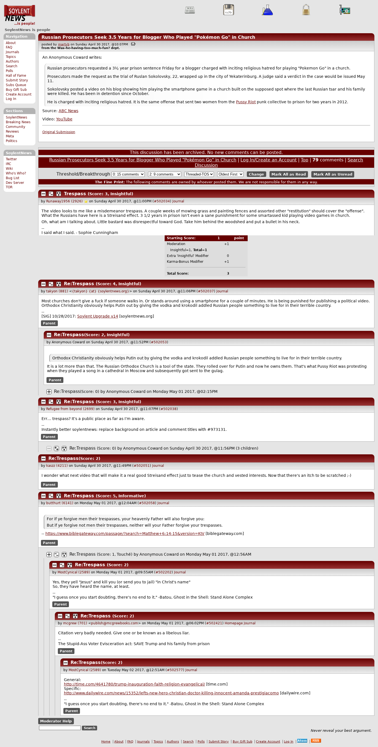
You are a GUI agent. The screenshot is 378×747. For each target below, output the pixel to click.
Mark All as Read (288, 174)
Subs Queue (16, 85)
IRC (8, 164)
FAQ (9, 47)
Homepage (234, 623)
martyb (63, 44)
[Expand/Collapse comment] (43, 193)
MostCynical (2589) (74, 572)
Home (105, 741)
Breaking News (18, 122)
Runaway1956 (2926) (64, 201)
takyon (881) (57, 291)
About (11, 43)
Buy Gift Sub (16, 90)
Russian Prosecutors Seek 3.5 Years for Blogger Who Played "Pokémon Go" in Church (148, 37)
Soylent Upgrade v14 (97, 316)
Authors (12, 61)
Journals (12, 52)
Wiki (9, 169)
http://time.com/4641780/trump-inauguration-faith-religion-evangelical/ (134, 684)
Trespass (75, 193)
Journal (178, 201)
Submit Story (17, 80)
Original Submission (58, 132)
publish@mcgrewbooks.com (114, 623)
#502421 (214, 623)
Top (304, 160)
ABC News (68, 111)
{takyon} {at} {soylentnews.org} (100, 291)
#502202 (164, 572)
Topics (11, 57)
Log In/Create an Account (268, 160)
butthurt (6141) (59, 503)
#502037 (206, 291)
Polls (9, 71)
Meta (10, 136)
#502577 (175, 670)
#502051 (142, 466)
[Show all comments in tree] (58, 193)
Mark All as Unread (333, 174)
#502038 (168, 409)
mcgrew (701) (75, 623)
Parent (49, 323)
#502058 (147, 503)
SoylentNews (19, 15)
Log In (11, 99)
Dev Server (15, 183)
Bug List (12, 178)
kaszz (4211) (57, 466)
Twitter (11, 159)
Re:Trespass (79, 283)
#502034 (162, 201)
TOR (9, 187)
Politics (11, 141)
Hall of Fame (16, 76)
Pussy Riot (246, 102)
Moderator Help (56, 721)
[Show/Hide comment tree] (50, 193)
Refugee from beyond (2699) (70, 409)
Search (11, 66)
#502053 (159, 342)
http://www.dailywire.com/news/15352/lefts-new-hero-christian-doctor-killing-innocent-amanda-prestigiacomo (171, 693)
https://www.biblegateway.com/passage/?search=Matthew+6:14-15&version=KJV (124, 533)
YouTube (64, 119)
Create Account (19, 94)
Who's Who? (16, 173)
